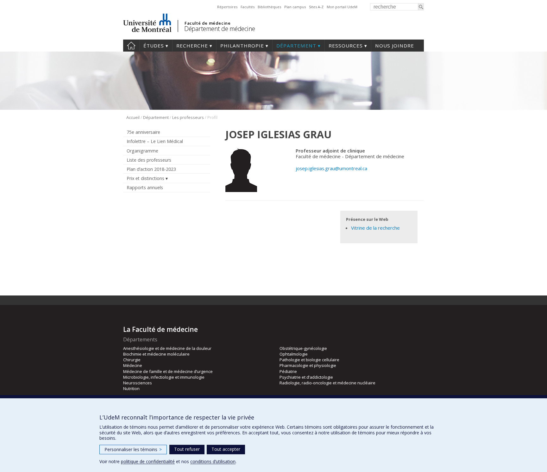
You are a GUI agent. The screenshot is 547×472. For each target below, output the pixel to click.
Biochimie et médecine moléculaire (156, 354)
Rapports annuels (145, 187)
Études (153, 45)
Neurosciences (137, 383)
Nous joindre (394, 45)
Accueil (131, 46)
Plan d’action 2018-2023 (151, 169)
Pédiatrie (288, 371)
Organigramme (142, 151)
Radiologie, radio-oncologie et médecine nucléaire (327, 383)
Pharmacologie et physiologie (308, 365)
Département (296, 45)
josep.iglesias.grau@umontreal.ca (331, 168)
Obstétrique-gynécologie (303, 348)
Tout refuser (187, 449)
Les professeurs (188, 117)
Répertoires (227, 6)
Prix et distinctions (145, 178)
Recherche (192, 45)
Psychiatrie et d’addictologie (306, 377)
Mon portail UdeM (342, 6)
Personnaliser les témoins (133, 449)
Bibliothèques (269, 6)
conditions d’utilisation (213, 461)
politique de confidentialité (148, 461)
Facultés (248, 6)
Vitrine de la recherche (375, 228)
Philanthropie (242, 45)
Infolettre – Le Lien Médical (155, 141)
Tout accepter (225, 449)
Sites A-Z (316, 6)
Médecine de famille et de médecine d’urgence (168, 371)
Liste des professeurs (149, 160)
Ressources (346, 45)
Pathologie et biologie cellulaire (309, 360)
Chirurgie (132, 360)
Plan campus (295, 6)
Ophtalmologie (294, 354)
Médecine (132, 365)
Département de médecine (219, 28)
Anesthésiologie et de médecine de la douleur (167, 348)
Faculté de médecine (207, 23)
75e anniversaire (143, 132)
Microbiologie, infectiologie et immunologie (163, 377)
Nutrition (131, 388)
